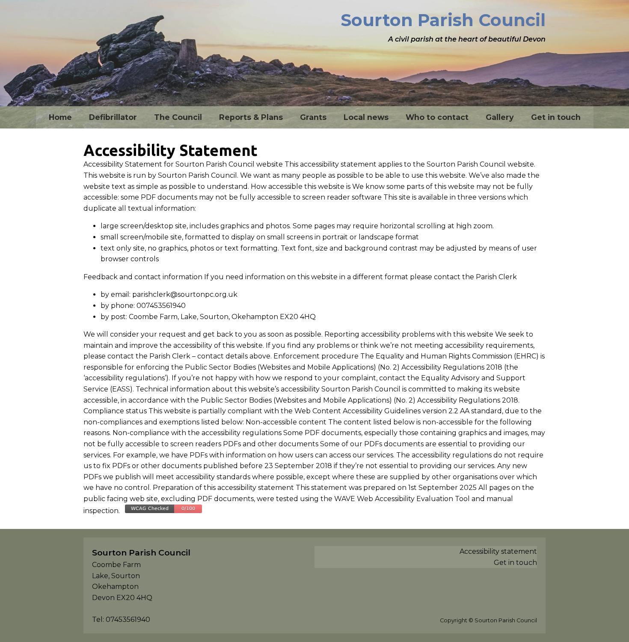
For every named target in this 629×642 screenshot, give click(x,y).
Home (60, 117)
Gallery (500, 117)
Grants (313, 117)
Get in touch (556, 117)
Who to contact (437, 117)
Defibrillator (113, 117)
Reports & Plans (251, 117)
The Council (178, 117)
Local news (366, 117)
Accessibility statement (498, 551)
